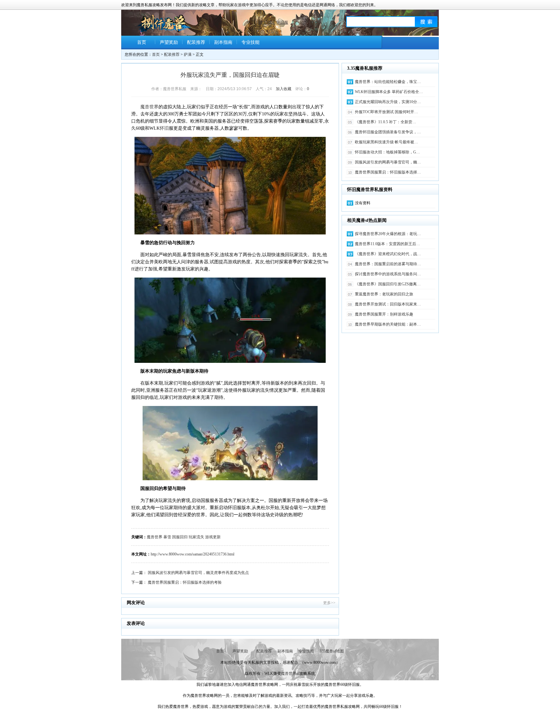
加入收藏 (283, 89)
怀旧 (164, 128)
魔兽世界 (149, 106)
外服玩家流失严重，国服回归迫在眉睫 (230, 75)
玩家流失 (196, 537)
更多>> (329, 603)
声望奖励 (169, 42)
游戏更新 (213, 537)
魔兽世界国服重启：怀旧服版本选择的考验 (185, 582)
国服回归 (180, 537)
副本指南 (223, 42)
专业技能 (250, 42)
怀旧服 (282, 22)
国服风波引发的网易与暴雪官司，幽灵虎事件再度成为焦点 (198, 572)
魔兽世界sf (290, 673)
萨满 (188, 54)
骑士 (263, 22)
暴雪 (167, 537)
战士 (271, 22)
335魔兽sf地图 (332, 651)
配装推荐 (196, 42)
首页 (141, 42)
